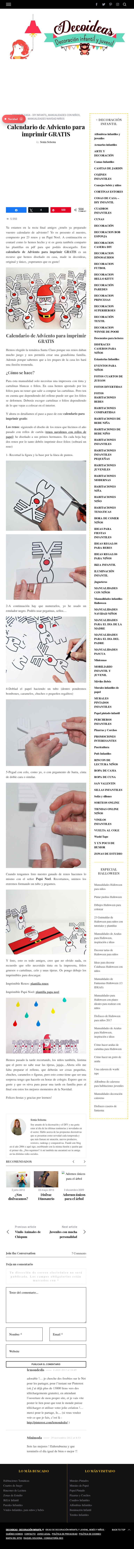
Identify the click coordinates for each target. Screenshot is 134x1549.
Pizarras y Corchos (105, 730)
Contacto (30, 1534)
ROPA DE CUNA (105, 777)
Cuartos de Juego (12, 1485)
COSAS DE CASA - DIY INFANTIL (29, 115)
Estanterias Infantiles (106, 359)
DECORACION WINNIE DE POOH (106, 329)
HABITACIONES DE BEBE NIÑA (107, 421)
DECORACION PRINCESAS (104, 297)
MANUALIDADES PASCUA (106, 651)
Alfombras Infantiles (81, 1505)
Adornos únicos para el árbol (74, 1197)
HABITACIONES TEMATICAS (105, 509)
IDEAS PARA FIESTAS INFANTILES (102, 533)
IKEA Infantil (11, 1500)
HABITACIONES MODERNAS (105, 478)
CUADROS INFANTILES (102, 210)
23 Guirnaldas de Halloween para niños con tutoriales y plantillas (108, 921)
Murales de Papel (79, 1485)
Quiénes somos (14, 1534)
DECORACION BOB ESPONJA (107, 234)
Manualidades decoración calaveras (108, 1096)
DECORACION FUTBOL (104, 266)
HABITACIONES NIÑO (105, 499)
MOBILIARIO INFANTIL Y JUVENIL (103, 670)
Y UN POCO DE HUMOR (104, 845)
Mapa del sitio (14, 1538)
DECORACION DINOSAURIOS (104, 255)
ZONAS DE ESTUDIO (108, 854)
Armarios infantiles (105, 145)
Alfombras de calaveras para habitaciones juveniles (109, 1083)
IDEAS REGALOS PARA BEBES (105, 545)
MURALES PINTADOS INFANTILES (102, 702)
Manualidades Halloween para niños (108, 887)
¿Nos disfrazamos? (18, 1197)
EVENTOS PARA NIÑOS (105, 368)
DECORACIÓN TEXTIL (104, 319)
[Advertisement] (67, 83)
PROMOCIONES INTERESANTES (105, 738)
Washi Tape (101, 836)
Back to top (118, 1530)
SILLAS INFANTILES (108, 790)
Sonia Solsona (48, 142)
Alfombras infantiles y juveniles (107, 136)
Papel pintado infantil (107, 713)
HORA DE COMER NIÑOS (106, 520)
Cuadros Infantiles (80, 1500)
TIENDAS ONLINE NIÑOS (106, 811)
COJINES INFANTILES (102, 176)
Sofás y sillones (103, 796)
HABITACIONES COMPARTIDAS (105, 410)
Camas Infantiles (104, 162)
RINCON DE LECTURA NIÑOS (106, 762)
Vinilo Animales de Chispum (28, 1232)
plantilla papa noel (47, 992)
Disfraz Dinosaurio (46, 1197)
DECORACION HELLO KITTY (104, 276)
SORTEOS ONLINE (106, 802)
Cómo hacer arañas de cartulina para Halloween (108, 1047)
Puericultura (101, 747)
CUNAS (99, 219)
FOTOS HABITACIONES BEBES (105, 397)
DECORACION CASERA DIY (104, 245)
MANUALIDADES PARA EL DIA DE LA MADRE (108, 624)
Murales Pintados (79, 1480)
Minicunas (100, 660)
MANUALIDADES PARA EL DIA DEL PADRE (106, 639)
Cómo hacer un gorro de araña (107, 1059)
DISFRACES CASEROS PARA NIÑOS (105, 348)
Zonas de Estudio (13, 1495)
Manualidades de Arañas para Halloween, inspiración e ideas (107, 938)
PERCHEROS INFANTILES (103, 721)
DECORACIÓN (104, 226)
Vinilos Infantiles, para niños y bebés (23, 1510)
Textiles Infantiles (79, 1515)
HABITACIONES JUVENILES (105, 467)
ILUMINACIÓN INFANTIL (104, 573)
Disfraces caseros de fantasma (105, 1108)
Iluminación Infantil (80, 1510)
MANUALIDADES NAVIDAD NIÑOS (46, 118)
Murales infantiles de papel (106, 690)
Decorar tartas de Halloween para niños (106, 952)
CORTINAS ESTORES (108, 192)
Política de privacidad (64, 1534)
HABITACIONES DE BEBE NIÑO (107, 431)
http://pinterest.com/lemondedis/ (47, 1422)
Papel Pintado (77, 1490)
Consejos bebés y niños (107, 185)
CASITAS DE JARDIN (108, 168)
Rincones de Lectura (14, 1490)
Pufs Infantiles (102, 753)
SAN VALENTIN (105, 783)
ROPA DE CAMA (105, 770)
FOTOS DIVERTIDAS (108, 387)
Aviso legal (43, 1534)
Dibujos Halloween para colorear (107, 907)
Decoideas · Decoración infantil (24, 1530)
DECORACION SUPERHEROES (104, 308)
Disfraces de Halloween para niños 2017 (107, 1018)
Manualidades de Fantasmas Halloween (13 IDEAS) (108, 983)
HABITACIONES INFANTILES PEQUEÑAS (105, 454)
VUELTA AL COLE (106, 830)
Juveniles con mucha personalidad (63, 1232)
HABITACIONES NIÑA (105, 488)
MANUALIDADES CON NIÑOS (64, 115)
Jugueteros (100, 582)
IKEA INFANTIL (105, 565)
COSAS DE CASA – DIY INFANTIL (106, 200)
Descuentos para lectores (108, 338)
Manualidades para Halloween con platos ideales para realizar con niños (107, 1001)
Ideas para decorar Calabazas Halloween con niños (108, 967)
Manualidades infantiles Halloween (108, 601)
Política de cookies (90, 1534)
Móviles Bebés (102, 681)
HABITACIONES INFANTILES (105, 442)
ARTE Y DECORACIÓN (104, 153)
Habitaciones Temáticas (16, 1480)
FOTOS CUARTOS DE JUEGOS (108, 378)
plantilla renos (40, 983)
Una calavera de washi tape (106, 1071)
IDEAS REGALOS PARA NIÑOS (105, 556)
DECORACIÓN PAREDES (104, 287)
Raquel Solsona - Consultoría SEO (43, 1538)
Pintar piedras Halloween (108, 897)
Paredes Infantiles (13, 1505)
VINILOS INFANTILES (102, 822)
